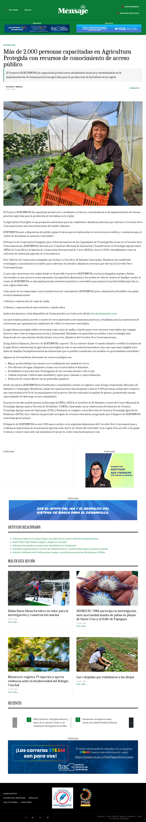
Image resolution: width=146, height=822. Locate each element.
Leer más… (13, 622)
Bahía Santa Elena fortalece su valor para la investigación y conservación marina (38, 613)
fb (33, 817)
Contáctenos (26, 802)
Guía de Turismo (10, 802)
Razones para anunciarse (14, 798)
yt (40, 817)
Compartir (134, 88)
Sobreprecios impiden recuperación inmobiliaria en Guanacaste (44, 545)
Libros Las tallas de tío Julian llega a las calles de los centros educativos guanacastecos (56, 538)
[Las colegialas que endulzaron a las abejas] (107, 654)
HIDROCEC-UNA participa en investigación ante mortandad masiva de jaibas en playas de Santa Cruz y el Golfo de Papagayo (106, 615)
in (47, 817)
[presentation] (15, 722)
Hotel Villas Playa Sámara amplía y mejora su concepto (40, 542)
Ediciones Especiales (129, 13)
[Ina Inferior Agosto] (73, 757)
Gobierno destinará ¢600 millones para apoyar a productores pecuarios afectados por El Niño (59, 552)
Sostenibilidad (9, 45)
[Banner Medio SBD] (73, 510)
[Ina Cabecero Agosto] (37, 28)
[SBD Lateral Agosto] (109, 470)
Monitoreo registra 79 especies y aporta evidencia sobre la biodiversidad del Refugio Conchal (38, 681)
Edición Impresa (131, 7)
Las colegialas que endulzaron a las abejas (105, 677)
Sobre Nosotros (10, 794)
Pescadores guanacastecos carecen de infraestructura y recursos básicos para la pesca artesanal (60, 549)
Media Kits (33, 798)
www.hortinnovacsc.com (103, 313)
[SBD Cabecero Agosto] (108, 28)
